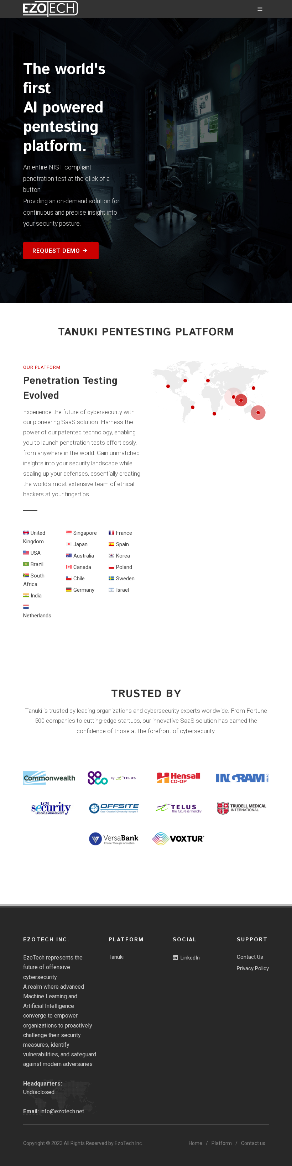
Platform (222, 1143)
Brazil (37, 564)
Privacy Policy (253, 968)
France (124, 533)
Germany (83, 590)
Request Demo (57, 250)
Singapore (85, 533)
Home (195, 1143)
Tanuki (116, 957)
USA (36, 553)
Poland (124, 567)
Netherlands (37, 615)
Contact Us (250, 957)
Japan (80, 544)
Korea (123, 556)
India (36, 595)
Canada (82, 567)
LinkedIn (190, 958)
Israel (122, 590)
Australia (83, 556)
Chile (79, 578)
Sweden (125, 578)
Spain (122, 544)
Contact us (253, 1143)
